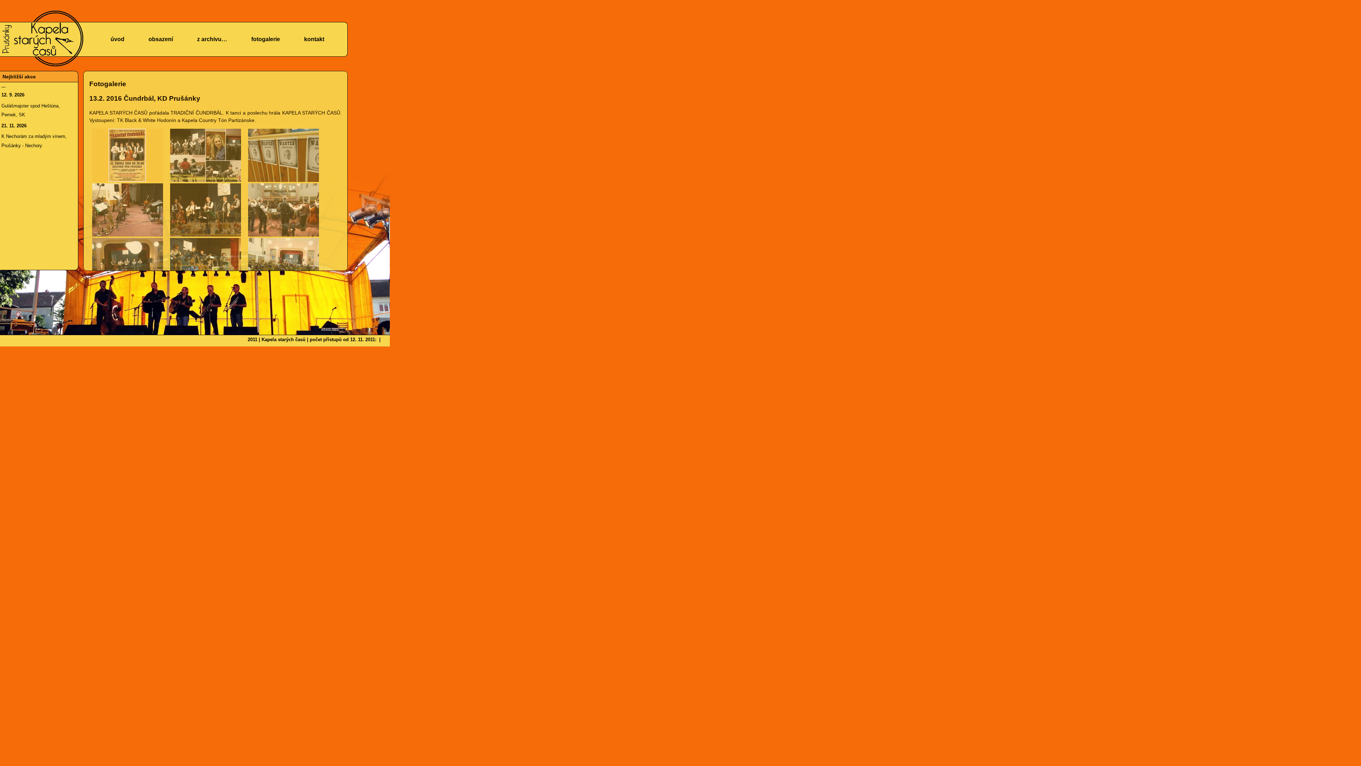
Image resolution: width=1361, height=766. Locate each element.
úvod (117, 39)
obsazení (161, 39)
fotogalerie (265, 39)
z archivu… (212, 39)
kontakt (314, 39)
